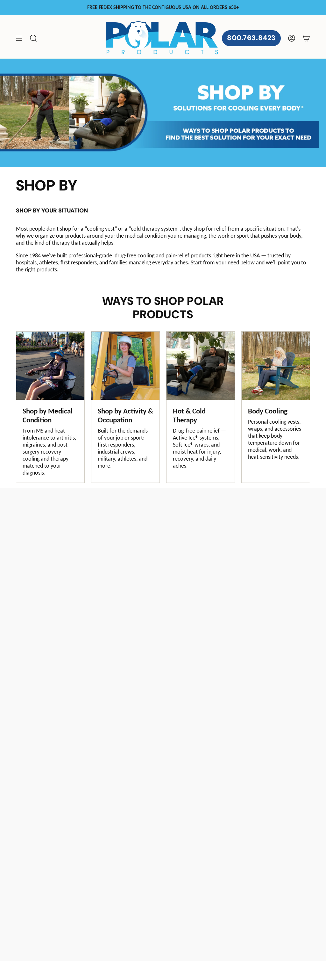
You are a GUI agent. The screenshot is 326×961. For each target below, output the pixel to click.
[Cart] (306, 38)
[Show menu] (19, 38)
